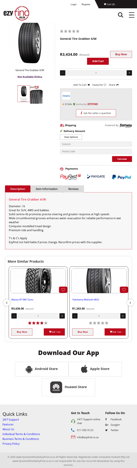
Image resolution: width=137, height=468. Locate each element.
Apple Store (99, 368)
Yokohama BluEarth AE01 (85, 299)
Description (17, 189)
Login (74, 4)
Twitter (114, 430)
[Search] (124, 15)
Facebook (116, 419)
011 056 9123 (85, 430)
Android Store (46, 368)
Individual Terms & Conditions (21, 434)
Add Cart (98, 61)
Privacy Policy (11, 444)
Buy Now (121, 54)
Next (130, 302)
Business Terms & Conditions (21, 439)
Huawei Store (75, 387)
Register (86, 4)
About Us (8, 429)
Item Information (47, 189)
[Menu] (131, 15)
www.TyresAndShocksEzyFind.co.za (32, 461)
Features (8, 424)
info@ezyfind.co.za (88, 437)
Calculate (122, 159)
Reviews (73, 189)
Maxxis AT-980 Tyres (22, 299)
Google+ (115, 424)
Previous (6, 302)
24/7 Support (11, 419)
